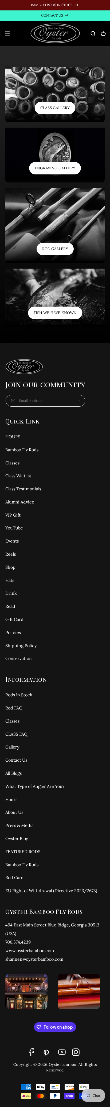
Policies (13, 632)
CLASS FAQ (16, 734)
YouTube (14, 527)
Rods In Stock (18, 694)
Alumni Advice (19, 502)
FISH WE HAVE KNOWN (55, 312)
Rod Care (14, 877)
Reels (10, 554)
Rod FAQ (13, 708)
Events (12, 541)
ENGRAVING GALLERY (55, 168)
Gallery (12, 747)
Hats (9, 580)
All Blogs (13, 773)
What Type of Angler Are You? (35, 786)
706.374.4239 (18, 942)
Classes (12, 462)
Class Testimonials (23, 488)
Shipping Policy (21, 645)
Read (10, 606)
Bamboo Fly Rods (21, 449)
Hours (11, 799)
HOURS (12, 436)
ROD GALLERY (55, 248)
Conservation (18, 658)
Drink (11, 593)
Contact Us (16, 760)
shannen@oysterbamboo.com (34, 959)
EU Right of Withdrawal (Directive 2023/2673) (51, 890)
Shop (10, 567)
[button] (7, 33)
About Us (14, 812)
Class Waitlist (18, 475)
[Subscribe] (79, 401)
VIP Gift (13, 515)
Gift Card (14, 619)
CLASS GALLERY (55, 107)
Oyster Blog (16, 838)
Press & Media (19, 825)
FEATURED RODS (22, 851)
